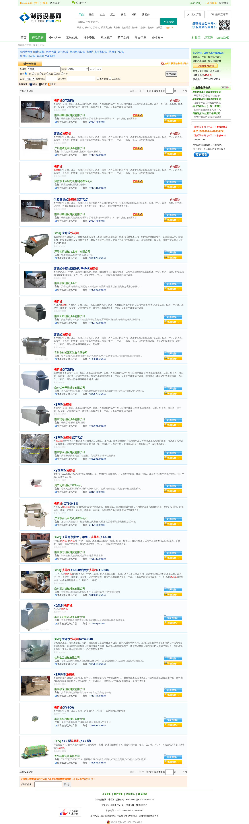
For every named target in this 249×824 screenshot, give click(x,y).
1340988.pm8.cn (97, 289)
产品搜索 (169, 22)
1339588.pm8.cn (97, 762)
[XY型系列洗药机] (35, 481)
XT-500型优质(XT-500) (85, 570)
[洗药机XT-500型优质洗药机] (35, 581)
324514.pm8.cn (97, 491)
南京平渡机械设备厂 (65, 283)
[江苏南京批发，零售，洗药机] (35, 547)
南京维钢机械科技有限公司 (69, 115)
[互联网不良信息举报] (70, 811)
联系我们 (142, 794)
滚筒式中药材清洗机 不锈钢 (76, 268)
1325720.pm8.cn (97, 558)
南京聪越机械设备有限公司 (69, 419)
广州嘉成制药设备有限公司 (69, 148)
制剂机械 (39, 51)
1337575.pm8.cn (97, 393)
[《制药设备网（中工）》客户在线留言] (201, 154)
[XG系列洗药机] (35, 616)
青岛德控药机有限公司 (67, 756)
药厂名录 (123, 37)
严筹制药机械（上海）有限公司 (72, 251)
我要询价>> (173, 116)
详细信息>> (173, 121)
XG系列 (63, 605)
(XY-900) (64, 707)
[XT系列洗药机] (35, 415)
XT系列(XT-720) (68, 437)
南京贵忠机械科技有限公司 (69, 719)
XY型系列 (64, 470)
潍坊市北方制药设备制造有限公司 (73, 181)
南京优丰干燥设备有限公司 (69, 387)
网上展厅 (106, 37)
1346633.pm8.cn (97, 594)
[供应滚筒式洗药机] (35, 210)
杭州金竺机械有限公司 (67, 657)
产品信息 (38, 37)
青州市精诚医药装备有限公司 (70, 352)
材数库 (196, 37)
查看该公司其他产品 (67, 121)
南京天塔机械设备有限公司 (69, 316)
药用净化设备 (116, 51)
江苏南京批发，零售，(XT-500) (86, 537)
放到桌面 (55, 3)
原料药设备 (26, 51)
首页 (23, 37)
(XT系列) (64, 100)
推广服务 (118, 794)
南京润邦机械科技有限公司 (69, 588)
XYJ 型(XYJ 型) (76, 741)
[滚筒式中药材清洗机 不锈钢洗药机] (35, 279)
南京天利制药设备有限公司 (69, 617)
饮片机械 (63, 51)
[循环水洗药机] (35, 650)
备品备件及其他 (46, 56)
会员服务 (212, 3)
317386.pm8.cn (97, 623)
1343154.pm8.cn (97, 695)
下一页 (145, 90)
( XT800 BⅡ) (66, 503)
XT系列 (63, 404)
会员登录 (195, 3)
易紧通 (208, 37)
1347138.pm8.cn (97, 154)
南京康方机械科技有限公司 (69, 552)
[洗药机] (35, 111)
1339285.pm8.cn (97, 458)
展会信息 (140, 37)
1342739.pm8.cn (97, 322)
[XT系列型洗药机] (35, 685)
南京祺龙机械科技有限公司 (69, 689)
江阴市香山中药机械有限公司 (70, 518)
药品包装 (51, 51)
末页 (151, 90)
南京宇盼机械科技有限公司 (69, 452)
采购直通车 (221, 14)
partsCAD (223, 37)
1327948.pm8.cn (97, 663)
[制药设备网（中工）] (41, 17)
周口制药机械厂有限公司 (68, 485)
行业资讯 (89, 37)
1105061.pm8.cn (97, 358)
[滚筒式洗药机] (35, 144)
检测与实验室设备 (97, 51)
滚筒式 (62, 133)
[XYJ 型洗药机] (35, 751)
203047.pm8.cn (97, 121)
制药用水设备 (77, 51)
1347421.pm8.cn (97, 187)
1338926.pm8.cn (97, 257)
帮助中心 (224, 3)
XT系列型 (64, 674)
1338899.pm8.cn (97, 725)
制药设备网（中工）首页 (34, 3)
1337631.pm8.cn (97, 425)
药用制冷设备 (27, 56)
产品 (42, 44)
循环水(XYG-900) (77, 639)
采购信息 (72, 37)
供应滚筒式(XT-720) (71, 199)
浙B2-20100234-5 (145, 799)
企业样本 (158, 37)
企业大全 (55, 37)
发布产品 (195, 14)
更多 (168, 27)
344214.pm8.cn (97, 524)
